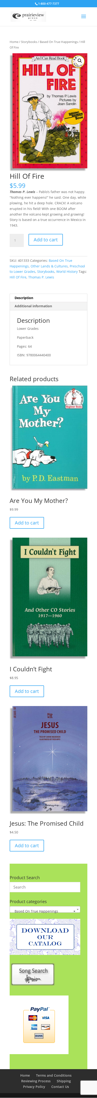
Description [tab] (24, 298)
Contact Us (60, 1086)
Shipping (64, 1081)
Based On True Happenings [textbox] (43, 911)
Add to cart (46, 239)
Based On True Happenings (59, 42)
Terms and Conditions (54, 1075)
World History (67, 271)
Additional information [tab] (33, 306)
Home (14, 42)
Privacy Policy (34, 1086)
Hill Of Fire (18, 277)
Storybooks (29, 42)
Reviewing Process (36, 1081)
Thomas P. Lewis (41, 277)
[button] (80, 61)
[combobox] (45, 909)
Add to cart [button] (27, 523)
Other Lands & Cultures (49, 266)
